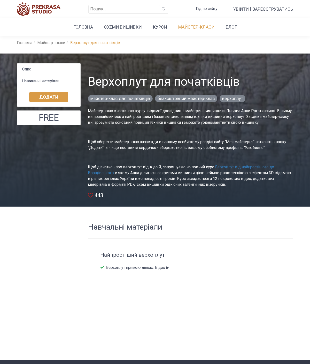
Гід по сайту (206, 8)
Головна (83, 27)
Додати (48, 97)
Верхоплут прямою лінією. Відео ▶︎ (137, 267)
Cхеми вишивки (123, 27)
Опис (26, 69)
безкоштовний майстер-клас (186, 98)
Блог (231, 27)
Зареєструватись (272, 9)
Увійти (241, 9)
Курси (160, 27)
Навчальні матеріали (40, 81)
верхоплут (232, 98)
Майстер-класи (196, 27)
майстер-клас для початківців (120, 98)
